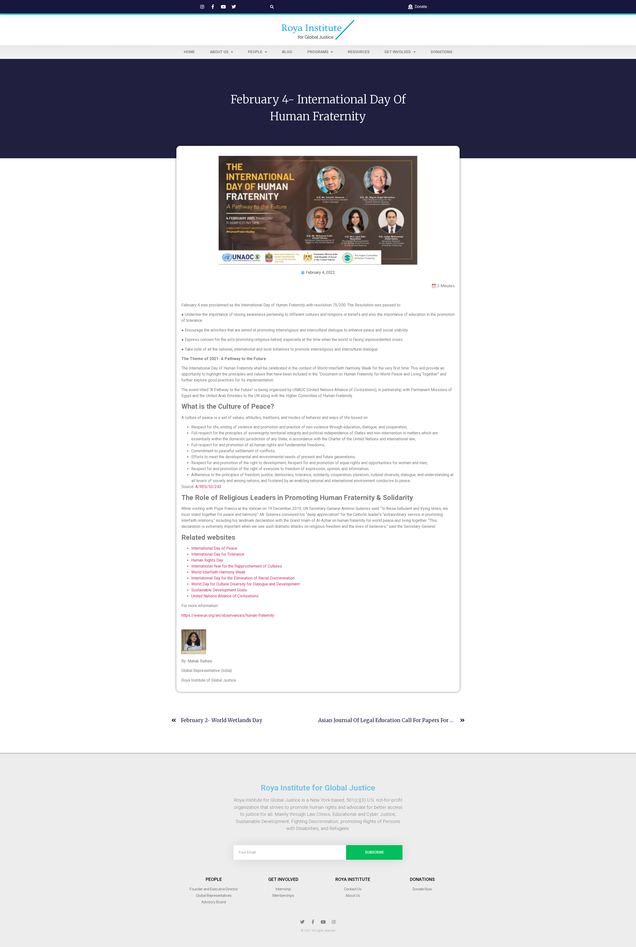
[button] (272, 6)
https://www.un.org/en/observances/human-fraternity (227, 615)
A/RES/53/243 (208, 486)
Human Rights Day (207, 560)
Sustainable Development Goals (219, 590)
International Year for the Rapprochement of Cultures (237, 566)
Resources (358, 52)
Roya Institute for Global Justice (318, 787)
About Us (219, 52)
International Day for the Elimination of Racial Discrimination (243, 578)
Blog (287, 52)
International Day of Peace (214, 548)
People (255, 52)
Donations (441, 52)
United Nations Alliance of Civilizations (225, 596)
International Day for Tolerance (217, 554)
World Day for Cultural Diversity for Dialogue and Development (246, 584)
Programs (317, 52)
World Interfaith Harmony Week (218, 572)
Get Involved (397, 52)
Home (189, 52)
